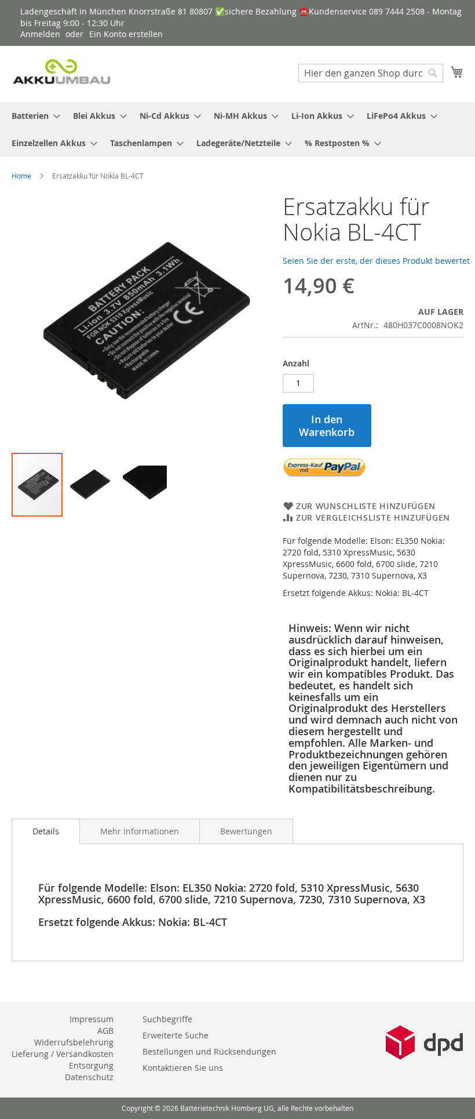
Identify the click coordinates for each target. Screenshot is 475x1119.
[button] (90, 485)
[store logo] (61, 73)
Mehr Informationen (139, 831)
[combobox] (370, 73)
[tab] (46, 831)
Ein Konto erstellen (126, 33)
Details (45, 831)
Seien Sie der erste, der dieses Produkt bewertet (376, 260)
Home (21, 175)
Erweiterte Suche (175, 1035)
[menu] (237, 129)
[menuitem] (32, 115)
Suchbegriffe (167, 1018)
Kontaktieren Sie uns (182, 1067)
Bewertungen (246, 831)
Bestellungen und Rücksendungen (209, 1051)
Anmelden (40, 33)
